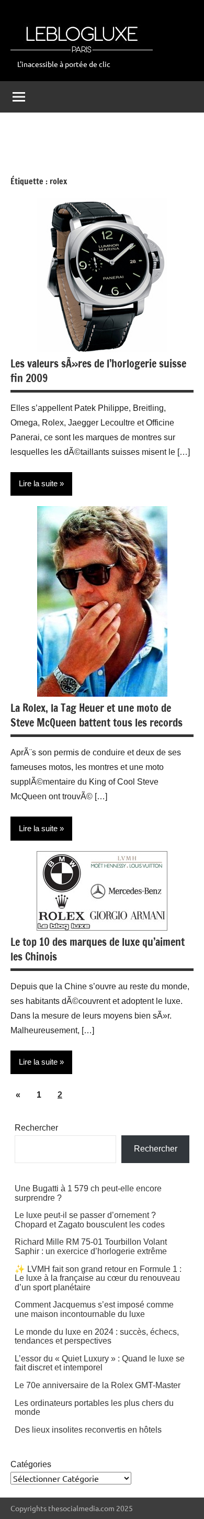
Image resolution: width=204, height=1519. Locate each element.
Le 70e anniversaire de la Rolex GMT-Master (97, 1385)
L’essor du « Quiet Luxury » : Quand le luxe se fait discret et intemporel (100, 1363)
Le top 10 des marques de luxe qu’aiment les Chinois (97, 949)
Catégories (30, 1464)
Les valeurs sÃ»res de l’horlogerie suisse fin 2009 (98, 371)
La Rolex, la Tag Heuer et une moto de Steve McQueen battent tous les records (96, 715)
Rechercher (36, 1127)
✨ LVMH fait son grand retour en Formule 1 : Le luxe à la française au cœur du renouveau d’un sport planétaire (98, 1278)
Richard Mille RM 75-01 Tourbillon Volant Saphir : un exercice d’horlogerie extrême (91, 1246)
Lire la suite (38, 483)
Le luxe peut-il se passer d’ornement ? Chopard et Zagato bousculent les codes (90, 1220)
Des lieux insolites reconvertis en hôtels (88, 1429)
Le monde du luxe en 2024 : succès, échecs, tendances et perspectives (97, 1336)
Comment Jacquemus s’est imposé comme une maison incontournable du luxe (94, 1309)
